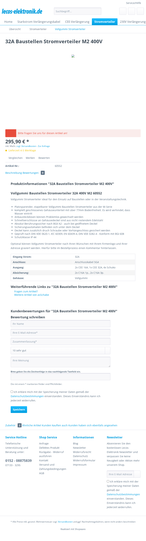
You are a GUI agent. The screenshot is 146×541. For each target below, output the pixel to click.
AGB (41, 473)
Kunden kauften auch (55, 425)
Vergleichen (15, 158)
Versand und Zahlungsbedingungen (52, 467)
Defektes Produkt (49, 447)
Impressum (80, 464)
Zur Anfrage (44, 146)
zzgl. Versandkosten (26, 146)
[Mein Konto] (131, 11)
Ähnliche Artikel (31, 425)
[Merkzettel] (122, 11)
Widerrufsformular (84, 460)
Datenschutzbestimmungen (27, 396)
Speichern (19, 409)
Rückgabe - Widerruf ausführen (51, 454)
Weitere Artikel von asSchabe (31, 294)
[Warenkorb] (140, 11)
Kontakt (43, 460)
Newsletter (79, 447)
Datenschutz (80, 456)
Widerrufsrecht (82, 452)
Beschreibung (13, 172)
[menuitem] (77, 13)
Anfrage (44, 443)
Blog (75, 443)
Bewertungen (33, 172)
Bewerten (44, 158)
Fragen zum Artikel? (26, 291)
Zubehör (12, 425)
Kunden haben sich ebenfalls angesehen (92, 425)
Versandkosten (65, 521)
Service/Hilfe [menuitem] (133, 3)
